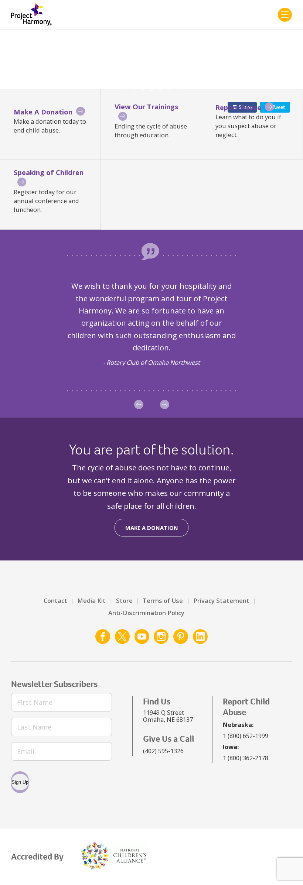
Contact (55, 600)
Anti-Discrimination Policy (146, 612)
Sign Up (19, 782)
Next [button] (164, 404)
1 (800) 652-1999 (245, 735)
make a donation (151, 527)
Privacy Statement (221, 600)
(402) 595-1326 (163, 751)
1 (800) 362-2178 (245, 758)
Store (124, 600)
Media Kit (91, 600)
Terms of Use (163, 600)
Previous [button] (138, 404)
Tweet (278, 107)
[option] (151, 323)
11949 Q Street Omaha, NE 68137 (168, 716)
